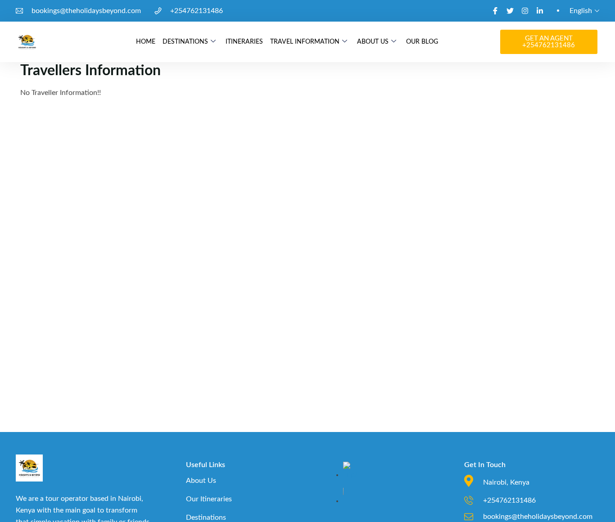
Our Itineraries (209, 499)
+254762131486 (196, 10)
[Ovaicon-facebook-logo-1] (495, 11)
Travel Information (304, 42)
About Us (373, 42)
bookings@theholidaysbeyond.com (86, 10)
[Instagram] (525, 11)
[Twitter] (510, 11)
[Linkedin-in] (540, 11)
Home (145, 42)
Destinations (185, 42)
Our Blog (422, 42)
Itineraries (244, 42)
